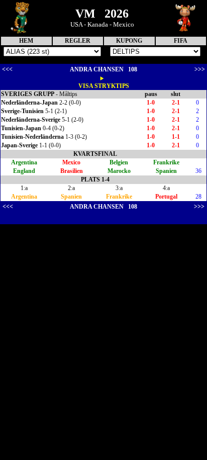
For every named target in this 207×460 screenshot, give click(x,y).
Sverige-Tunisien (22, 111)
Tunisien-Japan (21, 128)
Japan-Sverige (19, 145)
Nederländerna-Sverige (30, 119)
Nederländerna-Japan (29, 102)
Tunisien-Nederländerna (32, 136)
